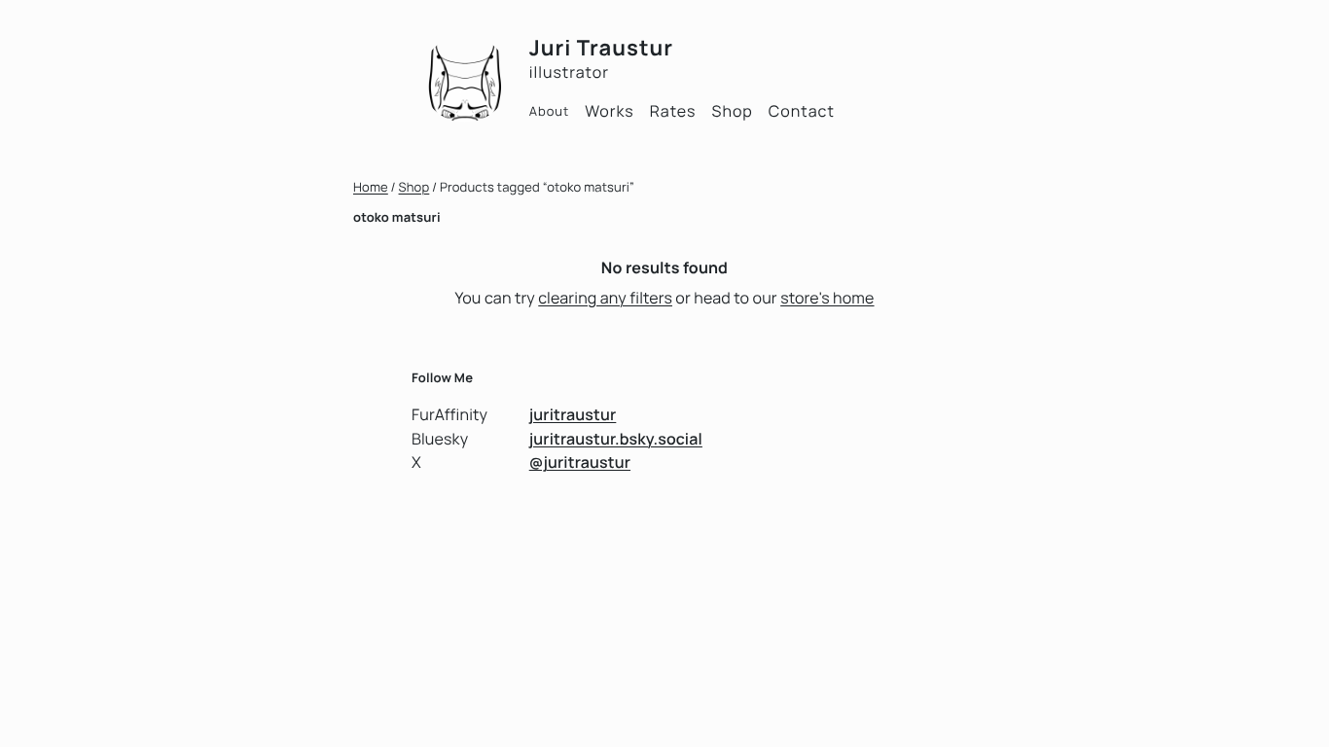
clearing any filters (605, 297)
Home (370, 187)
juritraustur (573, 414)
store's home (827, 297)
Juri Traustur (601, 47)
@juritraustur (579, 462)
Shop (414, 187)
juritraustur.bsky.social (615, 438)
